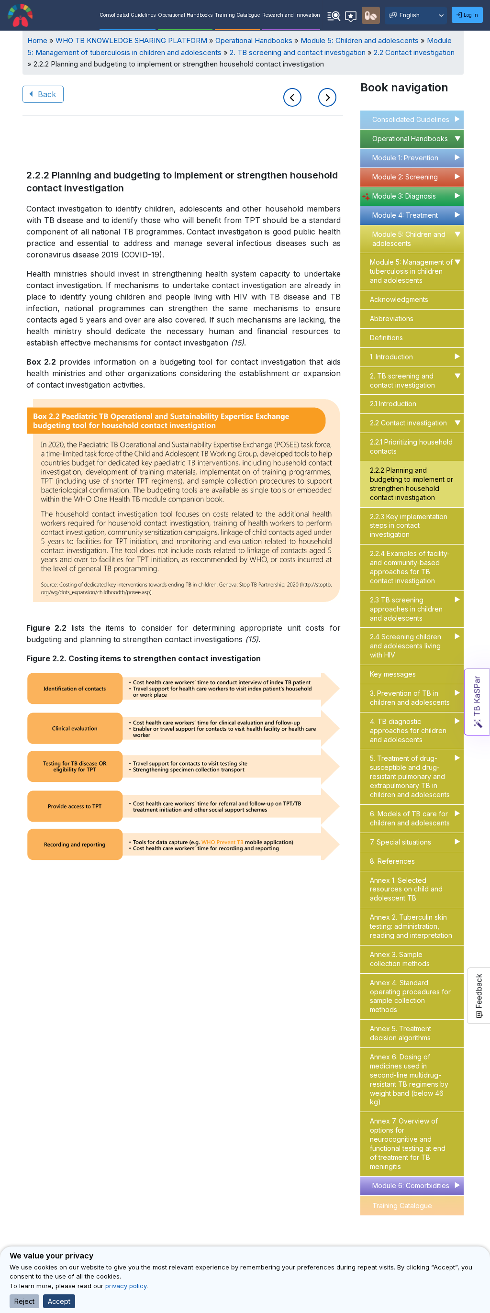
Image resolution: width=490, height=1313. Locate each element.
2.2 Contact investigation (414, 52)
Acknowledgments (399, 299)
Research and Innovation (291, 15)
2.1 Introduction (393, 404)
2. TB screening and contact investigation (298, 52)
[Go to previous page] (294, 98)
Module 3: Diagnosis (404, 196)
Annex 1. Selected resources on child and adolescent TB (406, 889)
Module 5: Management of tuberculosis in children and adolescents (411, 271)
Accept (59, 1301)
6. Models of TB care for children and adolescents (410, 818)
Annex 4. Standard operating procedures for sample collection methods (410, 996)
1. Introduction (391, 357)
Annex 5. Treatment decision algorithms (400, 1033)
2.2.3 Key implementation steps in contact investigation (408, 525)
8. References (392, 861)
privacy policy (125, 1286)
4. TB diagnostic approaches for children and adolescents (408, 730)
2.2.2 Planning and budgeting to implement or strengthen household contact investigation (411, 483)
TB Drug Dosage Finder (409, 1226)
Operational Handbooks (185, 15)
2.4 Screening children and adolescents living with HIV (405, 646)
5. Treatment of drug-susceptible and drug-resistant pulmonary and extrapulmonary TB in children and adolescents (410, 776)
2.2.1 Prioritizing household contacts (411, 446)
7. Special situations (400, 842)
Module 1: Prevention (405, 158)
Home (37, 40)
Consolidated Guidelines (128, 15)
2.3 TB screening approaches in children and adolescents (406, 609)
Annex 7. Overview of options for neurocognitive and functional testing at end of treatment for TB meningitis (407, 1143)
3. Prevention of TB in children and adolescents (410, 697)
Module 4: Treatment (405, 215)
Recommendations (352, 14)
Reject (24, 1301)
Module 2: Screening (405, 177)
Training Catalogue (237, 15)
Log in (471, 15)
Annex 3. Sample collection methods (400, 959)
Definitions (386, 338)
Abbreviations (391, 318)
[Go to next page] (327, 98)
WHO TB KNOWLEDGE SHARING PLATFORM (131, 40)
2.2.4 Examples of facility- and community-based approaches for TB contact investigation (410, 567)
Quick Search (334, 15)
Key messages (393, 674)
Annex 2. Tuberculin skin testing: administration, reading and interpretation (411, 926)
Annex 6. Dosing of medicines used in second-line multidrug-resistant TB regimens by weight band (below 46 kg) (409, 1079)
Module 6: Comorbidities (410, 1185)
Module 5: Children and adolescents (360, 40)
